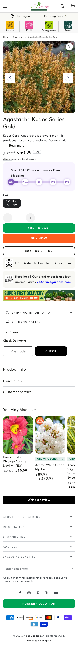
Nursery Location (39, 603)
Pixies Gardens (32, 635)
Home (6, 37)
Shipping (7, 159)
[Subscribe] (72, 568)
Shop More (18, 37)
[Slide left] (10, 78)
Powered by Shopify (39, 640)
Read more (16, 145)
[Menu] (5, 6)
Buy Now (39, 238)
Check (51, 351)
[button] (62, 6)
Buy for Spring (39, 250)
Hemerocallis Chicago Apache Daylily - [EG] (14, 461)
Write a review (39, 500)
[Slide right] (68, 78)
